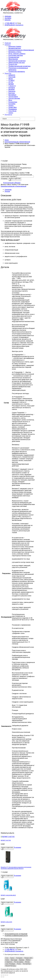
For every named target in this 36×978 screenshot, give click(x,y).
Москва (27, 962)
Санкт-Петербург (10, 964)
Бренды (8, 73)
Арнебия (11, 89)
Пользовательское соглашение (16, 934)
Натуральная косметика (17, 61)
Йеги (10, 100)
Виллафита (12, 95)
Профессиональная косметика (19, 66)
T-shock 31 (12, 86)
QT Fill (10, 82)
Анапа (7, 960)
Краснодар (14, 960)
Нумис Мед (12, 107)
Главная (8, 43)
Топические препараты (16, 71)
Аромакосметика (14, 48)
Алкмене (11, 88)
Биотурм (11, 93)
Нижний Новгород (10, 965)
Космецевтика (13, 57)
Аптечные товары (14, 46)
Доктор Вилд (13, 97)
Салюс (10, 113)
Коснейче (11, 104)
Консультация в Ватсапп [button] (11, 183)
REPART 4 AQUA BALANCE (8, 895)
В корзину (4, 178)
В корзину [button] (17, 847)
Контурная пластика (15, 55)
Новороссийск (28, 958)
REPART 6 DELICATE (6, 922)
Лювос (11, 105)
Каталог (8, 45)
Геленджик (19, 958)
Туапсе (12, 958)
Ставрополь (8, 962)
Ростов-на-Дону (18, 962)
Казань (19, 964)
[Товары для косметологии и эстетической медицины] (13, 13)
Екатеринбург (27, 964)
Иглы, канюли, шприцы (16, 54)
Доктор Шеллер (14, 98)
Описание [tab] (8, 190)
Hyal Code (11, 77)
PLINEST (11, 80)
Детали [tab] (7, 191)
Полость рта (12, 64)
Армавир (21, 960)
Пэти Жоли (12, 111)
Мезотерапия (13, 59)
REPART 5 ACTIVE (6, 840)
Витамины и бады (14, 52)
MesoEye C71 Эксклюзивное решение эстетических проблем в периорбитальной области (16, 867)
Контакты (8, 114)
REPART (11, 84)
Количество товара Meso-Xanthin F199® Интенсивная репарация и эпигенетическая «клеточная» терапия (16, 174)
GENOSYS (11, 75)
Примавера (12, 109)
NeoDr (10, 79)
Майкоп (28, 960)
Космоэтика (12, 102)
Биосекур (11, 91)
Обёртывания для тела (16, 62)
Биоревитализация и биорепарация (21, 50)
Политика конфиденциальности (16, 936)
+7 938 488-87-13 (11, 23)
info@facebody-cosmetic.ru (14, 25)
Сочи (6, 958)
